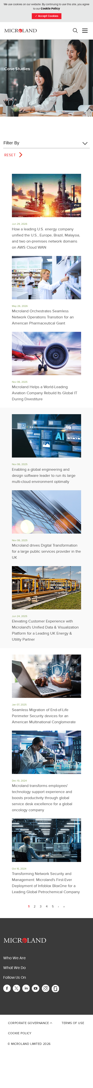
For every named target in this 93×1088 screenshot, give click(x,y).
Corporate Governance (29, 1023)
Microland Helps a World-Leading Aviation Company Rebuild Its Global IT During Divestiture (44, 393)
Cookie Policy (50, 8)
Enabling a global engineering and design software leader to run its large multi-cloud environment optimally (43, 475)
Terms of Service (72, 1014)
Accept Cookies (46, 16)
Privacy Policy (56, 1014)
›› (64, 906)
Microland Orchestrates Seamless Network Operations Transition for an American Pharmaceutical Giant (43, 317)
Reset (10, 155)
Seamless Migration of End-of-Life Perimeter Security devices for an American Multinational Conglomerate (44, 716)
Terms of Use (73, 1023)
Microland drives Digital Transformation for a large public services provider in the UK (46, 551)
